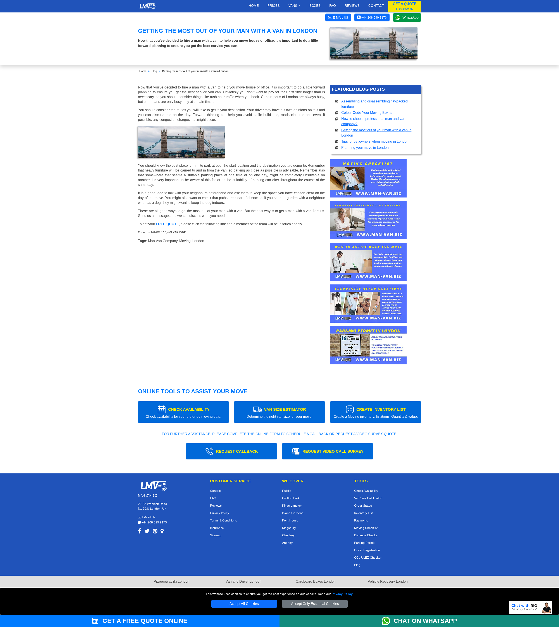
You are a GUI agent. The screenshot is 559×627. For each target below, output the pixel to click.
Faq (332, 5)
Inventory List (363, 513)
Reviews (352, 5)
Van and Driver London (243, 581)
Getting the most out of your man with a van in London (195, 71)
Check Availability (366, 490)
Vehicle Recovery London (388, 581)
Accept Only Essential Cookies (315, 604)
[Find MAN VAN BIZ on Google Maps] (162, 532)
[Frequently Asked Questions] (368, 305)
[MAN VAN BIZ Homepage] (147, 6)
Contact (376, 5)
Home (254, 5)
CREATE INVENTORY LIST (376, 412)
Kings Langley (292, 505)
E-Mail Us (148, 517)
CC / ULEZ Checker (367, 557)
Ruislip (286, 490)
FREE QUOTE (167, 224)
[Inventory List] (368, 221)
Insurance (217, 528)
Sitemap (215, 535)
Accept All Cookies (244, 604)
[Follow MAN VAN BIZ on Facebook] (139, 532)
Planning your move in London (365, 147)
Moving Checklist (366, 528)
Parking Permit (364, 542)
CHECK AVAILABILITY (183, 412)
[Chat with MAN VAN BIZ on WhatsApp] (387, 621)
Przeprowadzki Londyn (171, 581)
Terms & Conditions (223, 520)
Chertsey (288, 535)
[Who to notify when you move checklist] (368, 263)
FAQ (213, 498)
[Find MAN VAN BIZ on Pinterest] (155, 532)
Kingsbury (289, 528)
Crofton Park (291, 498)
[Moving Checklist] (368, 180)
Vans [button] (293, 5)
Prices (273, 5)
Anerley (287, 542)
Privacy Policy (342, 594)
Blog (154, 71)
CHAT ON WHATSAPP (425, 620)
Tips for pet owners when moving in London (375, 141)
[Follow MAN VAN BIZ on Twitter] (147, 532)
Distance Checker (366, 535)
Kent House (290, 520)
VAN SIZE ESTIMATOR (279, 412)
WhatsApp (410, 17)
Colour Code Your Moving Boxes (366, 112)
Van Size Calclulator (368, 498)
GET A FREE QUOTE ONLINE (144, 620)
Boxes (315, 5)
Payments (361, 520)
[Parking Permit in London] (368, 347)
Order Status (363, 505)
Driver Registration (367, 550)
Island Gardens (292, 513)
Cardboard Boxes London (316, 581)
